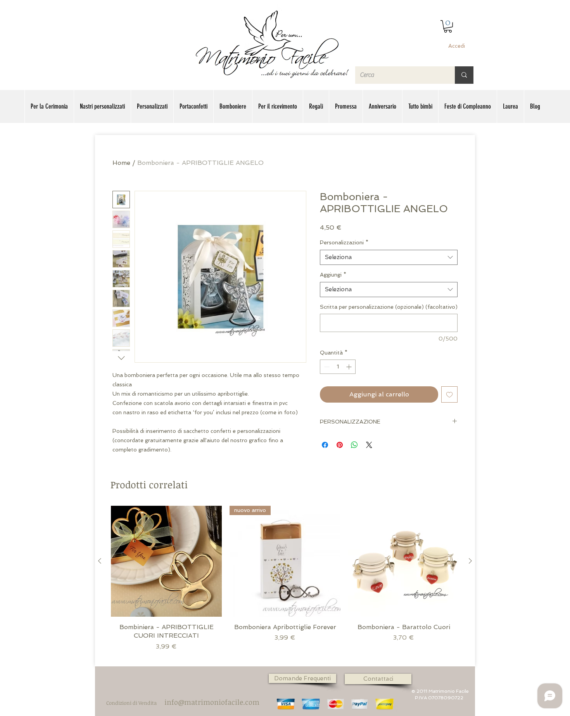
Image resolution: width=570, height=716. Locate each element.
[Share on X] (369, 445)
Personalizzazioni (344, 242)
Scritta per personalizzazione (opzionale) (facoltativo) (389, 307)
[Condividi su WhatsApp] (354, 445)
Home (121, 162)
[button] (447, 26)
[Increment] (349, 367)
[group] (285, 582)
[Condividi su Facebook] (325, 445)
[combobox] (389, 257)
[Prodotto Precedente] (99, 561)
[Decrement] (326, 367)
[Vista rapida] (166, 561)
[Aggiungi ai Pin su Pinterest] (339, 445)
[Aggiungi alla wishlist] (449, 394)
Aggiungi (333, 275)
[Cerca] (464, 75)
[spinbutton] (338, 367)
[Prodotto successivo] (470, 561)
